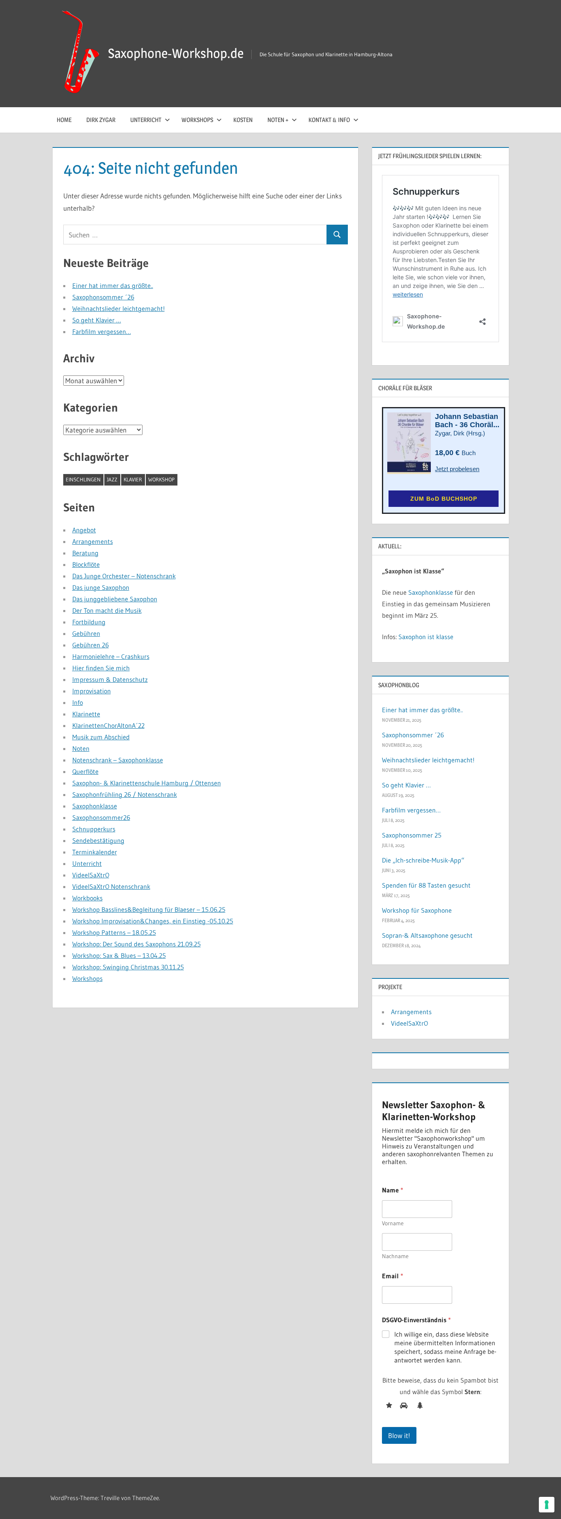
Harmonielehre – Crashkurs (110, 656)
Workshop (161, 479)
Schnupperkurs (93, 829)
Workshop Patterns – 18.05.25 (114, 932)
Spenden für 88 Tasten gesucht (426, 885)
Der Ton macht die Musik (107, 610)
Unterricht (145, 120)
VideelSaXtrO (90, 875)
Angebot (84, 530)
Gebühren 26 (90, 645)
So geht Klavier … (96, 320)
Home (64, 120)
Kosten (243, 120)
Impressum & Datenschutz (110, 679)
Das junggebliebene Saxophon (114, 599)
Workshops (197, 120)
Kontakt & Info (329, 120)
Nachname (395, 1256)
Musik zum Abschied (101, 737)
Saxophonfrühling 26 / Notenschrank (124, 794)
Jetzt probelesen (457, 468)
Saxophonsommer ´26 (103, 297)
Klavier (133, 479)
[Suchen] (337, 235)
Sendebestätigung (98, 840)
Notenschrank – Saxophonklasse (117, 760)
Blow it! (399, 1435)
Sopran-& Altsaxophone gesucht (427, 935)
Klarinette (86, 714)
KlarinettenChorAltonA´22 (108, 725)
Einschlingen (83, 479)
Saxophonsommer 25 (411, 835)
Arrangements (92, 541)
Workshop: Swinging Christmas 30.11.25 (128, 967)
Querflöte (85, 771)
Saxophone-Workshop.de (176, 53)
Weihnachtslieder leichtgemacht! (118, 308)
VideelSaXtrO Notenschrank (111, 886)
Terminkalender (94, 852)
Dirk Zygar (100, 120)
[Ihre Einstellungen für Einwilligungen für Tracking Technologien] (546, 1504)
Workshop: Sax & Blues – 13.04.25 (119, 955)
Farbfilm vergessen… (101, 331)
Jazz (112, 479)
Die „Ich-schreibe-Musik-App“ (423, 860)
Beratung (85, 553)
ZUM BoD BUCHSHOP (443, 498)
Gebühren (86, 633)
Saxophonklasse (94, 806)
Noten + (277, 120)
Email (392, 1276)
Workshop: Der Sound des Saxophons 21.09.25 (136, 944)
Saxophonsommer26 (101, 817)
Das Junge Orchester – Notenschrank (124, 576)
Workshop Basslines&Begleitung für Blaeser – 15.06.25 (148, 909)
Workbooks (87, 898)
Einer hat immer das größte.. (112, 285)
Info (77, 702)
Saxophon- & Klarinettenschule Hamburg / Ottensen (146, 783)
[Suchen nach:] (195, 235)
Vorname (393, 1223)
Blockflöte (86, 564)
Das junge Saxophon (100, 587)
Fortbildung (89, 622)
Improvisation (91, 691)
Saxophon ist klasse (425, 637)
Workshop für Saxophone (417, 910)
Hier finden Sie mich (101, 668)
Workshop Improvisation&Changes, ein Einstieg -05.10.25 (152, 921)
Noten (81, 748)
